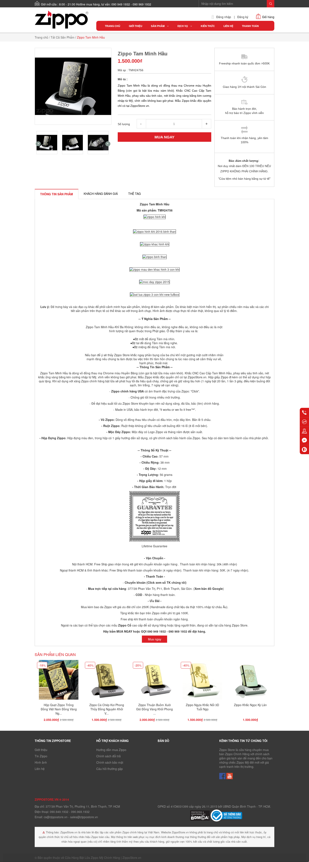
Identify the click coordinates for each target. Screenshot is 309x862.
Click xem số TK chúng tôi (166, 582)
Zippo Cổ (124, 625)
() (208, 588)
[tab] (56, 194)
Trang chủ (41, 37)
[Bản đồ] (304, 431)
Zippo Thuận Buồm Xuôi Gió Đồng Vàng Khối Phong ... (154, 709)
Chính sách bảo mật (109, 762)
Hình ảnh (41, 762)
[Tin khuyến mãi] (304, 421)
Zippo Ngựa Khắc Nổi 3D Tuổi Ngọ (202, 707)
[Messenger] (304, 440)
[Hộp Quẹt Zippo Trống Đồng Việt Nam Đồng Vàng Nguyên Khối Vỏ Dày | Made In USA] (58, 681)
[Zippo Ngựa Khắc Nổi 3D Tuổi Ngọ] (202, 681)
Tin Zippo (41, 756)
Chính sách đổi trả (108, 756)
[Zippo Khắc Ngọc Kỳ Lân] (250, 681)
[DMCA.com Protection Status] (200, 815)
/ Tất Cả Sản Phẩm (61, 37)
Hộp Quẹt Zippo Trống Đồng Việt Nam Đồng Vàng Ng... (59, 709)
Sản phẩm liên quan (55, 654)
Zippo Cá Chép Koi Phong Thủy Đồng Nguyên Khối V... (106, 709)
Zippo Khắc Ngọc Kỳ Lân (250, 705)
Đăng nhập (223, 17)
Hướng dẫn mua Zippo (111, 750)
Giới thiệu (41, 750)
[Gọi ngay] (304, 412)
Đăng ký (242, 17)
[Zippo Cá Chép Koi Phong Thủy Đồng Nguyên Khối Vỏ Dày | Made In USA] (106, 681)
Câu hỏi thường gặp (109, 769)
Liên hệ (40, 769)
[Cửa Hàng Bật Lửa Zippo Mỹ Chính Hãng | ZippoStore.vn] (62, 20)
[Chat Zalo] (304, 449)
